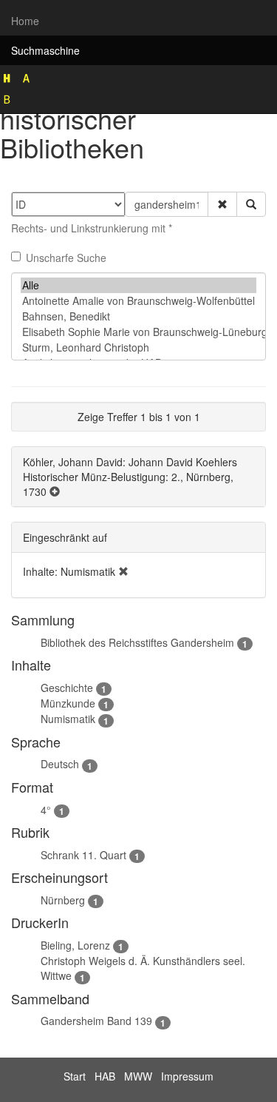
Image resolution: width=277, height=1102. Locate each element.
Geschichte (67, 687)
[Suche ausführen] (251, 204)
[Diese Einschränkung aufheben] (123, 571)
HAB (105, 1076)
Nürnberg (63, 900)
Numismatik (68, 718)
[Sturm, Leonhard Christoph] (138, 347)
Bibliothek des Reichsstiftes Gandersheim (137, 642)
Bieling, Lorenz (75, 945)
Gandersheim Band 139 (96, 1020)
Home (25, 20)
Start (75, 1076)
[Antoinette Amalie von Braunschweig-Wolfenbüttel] (138, 301)
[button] (222, 204)
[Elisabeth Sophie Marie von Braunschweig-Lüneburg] (138, 332)
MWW (138, 1076)
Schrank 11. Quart (83, 854)
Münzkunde (68, 703)
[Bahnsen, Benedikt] (138, 316)
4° (46, 809)
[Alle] (138, 285)
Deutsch (60, 763)
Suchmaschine (45, 50)
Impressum (187, 1076)
